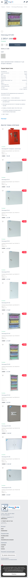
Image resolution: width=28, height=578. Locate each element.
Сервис (2, 537)
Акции (2, 528)
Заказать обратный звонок (9, 555)
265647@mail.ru (4, 518)
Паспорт (3, 118)
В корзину (17, 44)
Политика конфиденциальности (15, 569)
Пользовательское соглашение (7, 539)
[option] (14, 19)
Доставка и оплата (4, 535)
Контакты (3, 548)
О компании (3, 544)
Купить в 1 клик (5, 48)
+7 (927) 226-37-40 (7, 521)
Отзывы (2, 546)
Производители (4, 530)
